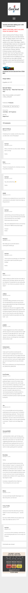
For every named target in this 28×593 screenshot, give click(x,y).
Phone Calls (6, 106)
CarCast (6, 143)
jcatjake (5, 325)
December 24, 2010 (11, 26)
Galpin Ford (5, 116)
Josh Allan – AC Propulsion (9, 111)
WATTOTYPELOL (7, 129)
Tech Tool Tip (15, 106)
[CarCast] (14, 15)
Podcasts (11, 102)
